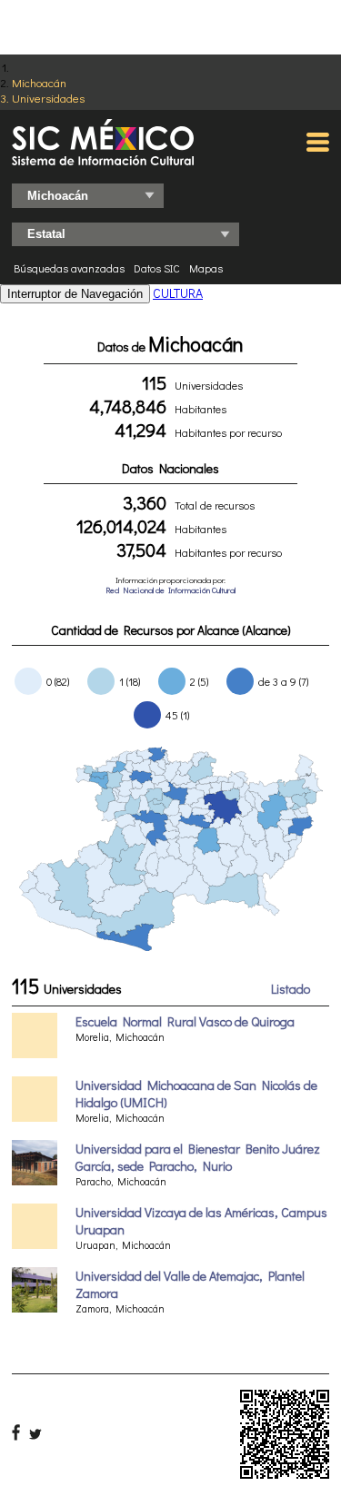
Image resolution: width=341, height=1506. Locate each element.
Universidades (48, 97)
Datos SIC (157, 268)
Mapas (206, 268)
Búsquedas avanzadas (69, 268)
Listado (290, 988)
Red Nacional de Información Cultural (170, 590)
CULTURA (178, 293)
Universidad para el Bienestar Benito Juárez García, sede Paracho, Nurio (197, 1157)
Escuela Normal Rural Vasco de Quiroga (185, 1021)
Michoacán (39, 82)
